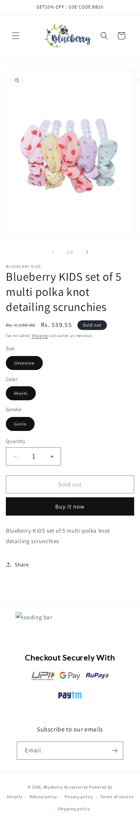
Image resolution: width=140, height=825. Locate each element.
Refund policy (43, 796)
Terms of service (116, 796)
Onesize (28, 364)
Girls (24, 425)
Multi (25, 394)
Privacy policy (79, 796)
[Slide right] (87, 252)
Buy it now (70, 506)
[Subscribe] (114, 751)
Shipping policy (74, 808)
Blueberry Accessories (66, 787)
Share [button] (22, 564)
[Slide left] (52, 252)
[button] (15, 35)
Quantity (15, 441)
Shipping (40, 335)
